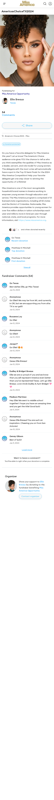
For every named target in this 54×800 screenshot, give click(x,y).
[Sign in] (50, 4)
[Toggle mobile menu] (4, 3)
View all (27, 267)
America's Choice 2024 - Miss (17, 136)
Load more (27, 450)
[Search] (44, 3)
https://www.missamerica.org (32, 220)
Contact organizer (30, 496)
